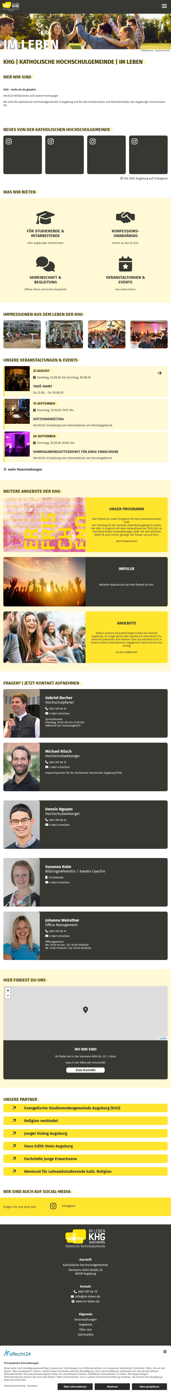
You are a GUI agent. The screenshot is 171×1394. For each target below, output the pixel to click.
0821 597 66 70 (57, 708)
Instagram (68, 1206)
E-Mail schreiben (59, 713)
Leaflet (162, 1038)
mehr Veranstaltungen (25, 469)
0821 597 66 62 (57, 820)
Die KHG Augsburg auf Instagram (145, 178)
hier (151, 584)
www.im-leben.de (88, 1301)
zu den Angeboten (126, 652)
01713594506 (56, 877)
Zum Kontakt (86, 1070)
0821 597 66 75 (57, 762)
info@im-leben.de (87, 1296)
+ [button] (8, 990)
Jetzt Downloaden (126, 541)
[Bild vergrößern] (22, 334)
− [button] (8, 996)
